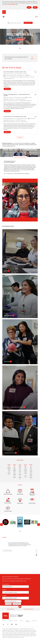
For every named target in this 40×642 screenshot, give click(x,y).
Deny (29, 7)
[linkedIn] (3, 624)
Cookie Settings (12, 4)
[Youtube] (16, 624)
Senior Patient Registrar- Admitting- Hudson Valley (15, 71)
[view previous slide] (1, 524)
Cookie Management (28, 621)
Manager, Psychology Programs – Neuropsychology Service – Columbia (17, 95)
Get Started (32, 58)
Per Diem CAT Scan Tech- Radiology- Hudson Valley (15, 116)
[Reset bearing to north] (36, 553)
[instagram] (12, 624)
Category (4, 589)
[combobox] (15, 23)
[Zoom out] (36, 551)
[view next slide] (38, 524)
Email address (5, 584)
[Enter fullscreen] (36, 555)
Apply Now (7, 89)
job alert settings (30, 581)
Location (4, 595)
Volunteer (15, 620)
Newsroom (4, 620)
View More (20, 137)
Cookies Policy (34, 620)
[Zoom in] (36, 550)
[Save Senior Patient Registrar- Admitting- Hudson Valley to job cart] (35, 72)
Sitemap (21, 620)
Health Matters (10, 620)
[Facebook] (7, 624)
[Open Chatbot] (20, 606)
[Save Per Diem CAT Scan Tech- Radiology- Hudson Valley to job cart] (35, 117)
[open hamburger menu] (3, 16)
